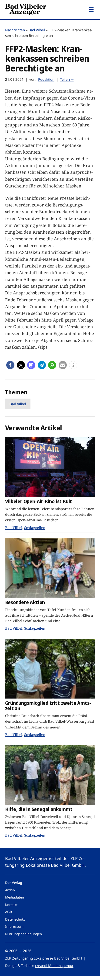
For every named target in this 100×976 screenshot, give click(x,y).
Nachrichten (15, 30)
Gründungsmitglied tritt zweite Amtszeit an (48, 705)
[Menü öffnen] (91, 9)
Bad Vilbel (37, 30)
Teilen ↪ (67, 79)
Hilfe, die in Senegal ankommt (39, 809)
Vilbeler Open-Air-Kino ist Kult (38, 501)
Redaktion (46, 79)
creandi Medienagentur (54, 965)
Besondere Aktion (25, 602)
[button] (10, 365)
